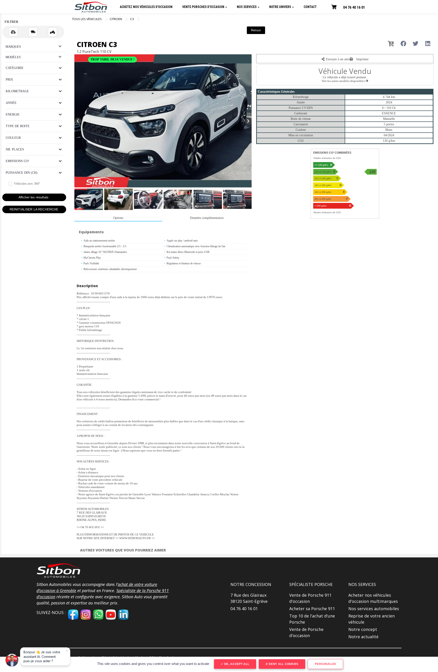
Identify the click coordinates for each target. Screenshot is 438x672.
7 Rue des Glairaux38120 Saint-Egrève (249, 598)
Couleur (13, 137)
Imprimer (362, 59)
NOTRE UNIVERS (281, 7)
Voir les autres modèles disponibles (343, 81)
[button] (59, 570)
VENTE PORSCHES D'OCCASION (204, 7)
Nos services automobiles (373, 608)
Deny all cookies (283, 664)
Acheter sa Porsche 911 (312, 608)
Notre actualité (363, 636)
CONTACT (310, 7)
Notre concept (362, 629)
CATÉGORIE (14, 68)
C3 (132, 19)
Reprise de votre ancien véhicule (371, 619)
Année (11, 103)
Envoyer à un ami (337, 59)
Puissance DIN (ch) (21, 172)
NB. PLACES (15, 149)
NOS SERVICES (248, 7)
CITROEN (116, 19)
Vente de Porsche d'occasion (306, 632)
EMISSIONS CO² (17, 161)
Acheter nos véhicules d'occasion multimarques (373, 598)
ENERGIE (13, 114)
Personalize (325, 664)
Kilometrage (17, 91)
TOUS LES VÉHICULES (87, 19)
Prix (9, 79)
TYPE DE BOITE (18, 126)
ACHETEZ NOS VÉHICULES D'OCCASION (146, 7)
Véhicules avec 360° (27, 183)
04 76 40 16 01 (354, 7)
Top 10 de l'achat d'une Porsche (312, 619)
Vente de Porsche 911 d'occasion (310, 598)
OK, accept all (236, 664)
